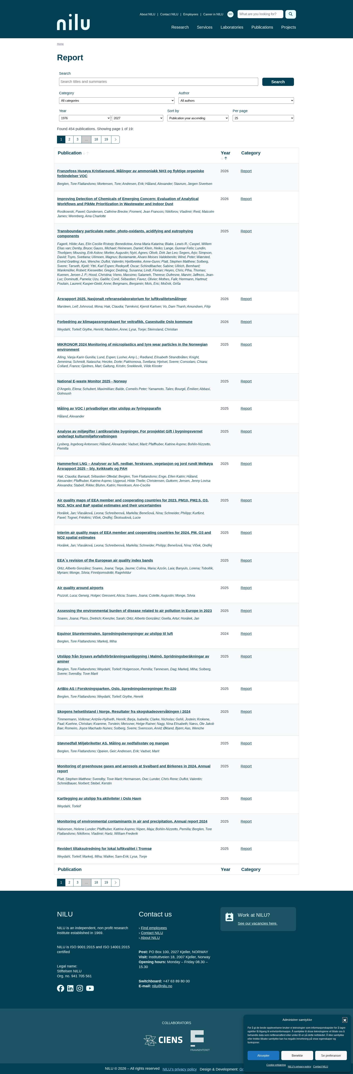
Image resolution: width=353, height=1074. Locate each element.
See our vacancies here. (257, 923)
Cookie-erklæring (276, 1065)
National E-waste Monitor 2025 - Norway (92, 381)
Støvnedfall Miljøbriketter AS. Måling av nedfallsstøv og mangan (113, 743)
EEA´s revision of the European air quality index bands (105, 560)
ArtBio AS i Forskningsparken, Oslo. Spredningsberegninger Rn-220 (116, 689)
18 (96, 139)
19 (106, 139)
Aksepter (263, 1055)
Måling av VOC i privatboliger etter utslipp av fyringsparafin (109, 408)
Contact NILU (320, 1066)
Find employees (154, 928)
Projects (288, 27)
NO (230, 14)
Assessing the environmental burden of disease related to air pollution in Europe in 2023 (134, 611)
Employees (190, 14)
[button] (345, 1020)
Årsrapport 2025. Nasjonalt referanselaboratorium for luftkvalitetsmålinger (122, 299)
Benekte (297, 1055)
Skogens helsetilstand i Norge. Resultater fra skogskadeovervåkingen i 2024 (123, 712)
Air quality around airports (80, 588)
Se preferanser (331, 1055)
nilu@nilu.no (162, 986)
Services (204, 27)
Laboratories (232, 27)
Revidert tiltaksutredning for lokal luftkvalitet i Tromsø (104, 849)
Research (180, 27)
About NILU (147, 14)
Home (60, 44)
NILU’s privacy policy (299, 1066)
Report (246, 171)
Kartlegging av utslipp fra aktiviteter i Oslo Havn (99, 798)
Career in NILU (213, 14)
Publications (262, 27)
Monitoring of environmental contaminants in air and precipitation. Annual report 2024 (132, 821)
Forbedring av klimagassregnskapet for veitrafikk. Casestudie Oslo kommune (124, 322)
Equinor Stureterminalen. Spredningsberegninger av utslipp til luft (115, 634)
